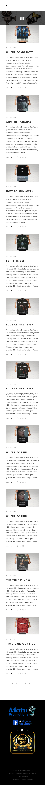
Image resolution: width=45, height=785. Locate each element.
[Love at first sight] (22, 306)
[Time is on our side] (22, 625)
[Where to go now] (22, 34)
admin (11, 87)
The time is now (18, 579)
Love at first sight (20, 324)
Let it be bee (15, 260)
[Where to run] (22, 434)
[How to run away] (22, 173)
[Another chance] (22, 103)
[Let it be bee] (22, 242)
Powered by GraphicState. (22, 779)
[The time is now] (22, 562)
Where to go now (19, 52)
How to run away (19, 191)
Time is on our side (20, 643)
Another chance (18, 121)
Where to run (16, 452)
